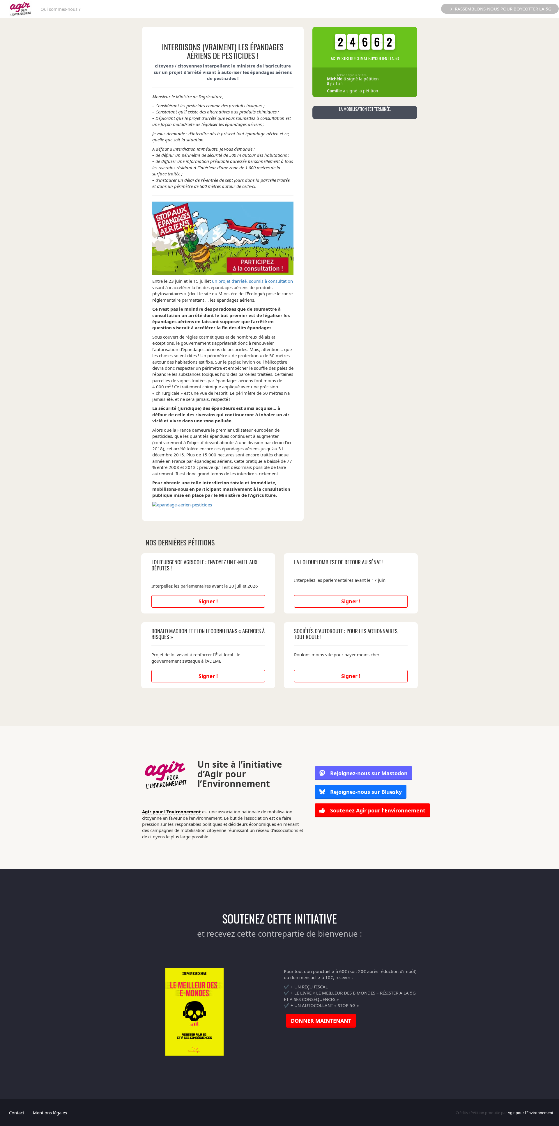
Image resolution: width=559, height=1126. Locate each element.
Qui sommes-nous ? (60, 9)
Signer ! (208, 601)
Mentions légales (50, 1113)
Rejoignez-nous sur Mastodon (369, 773)
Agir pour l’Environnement (171, 811)
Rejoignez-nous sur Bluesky (365, 791)
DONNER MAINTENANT (321, 1020)
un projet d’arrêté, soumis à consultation (252, 281)
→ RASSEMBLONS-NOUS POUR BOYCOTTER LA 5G (499, 9)
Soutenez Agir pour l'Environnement (377, 810)
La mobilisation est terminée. (365, 109)
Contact (16, 1113)
